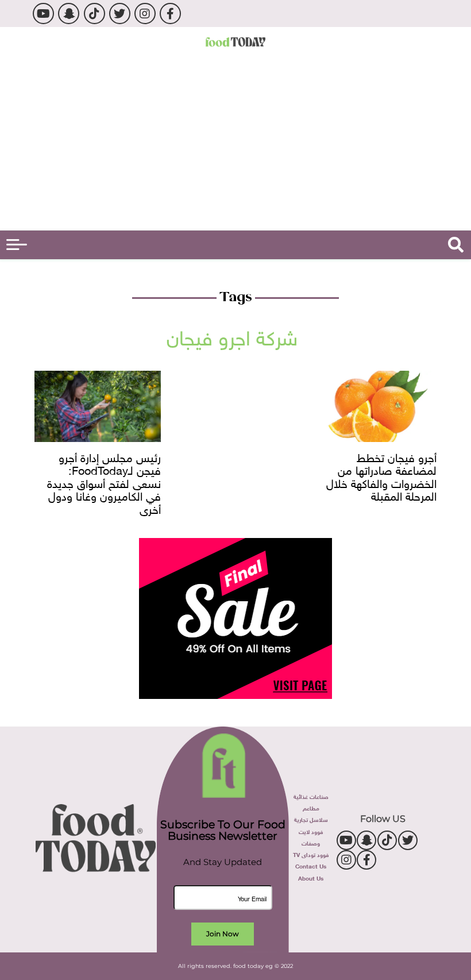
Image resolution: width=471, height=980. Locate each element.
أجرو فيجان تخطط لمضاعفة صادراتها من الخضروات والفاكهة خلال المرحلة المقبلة (381, 476)
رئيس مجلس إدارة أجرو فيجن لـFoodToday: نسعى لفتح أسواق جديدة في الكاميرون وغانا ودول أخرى (104, 482)
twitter (119, 13)
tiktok (94, 13)
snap (68, 13)
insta (145, 13)
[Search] (456, 244)
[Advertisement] (235, 144)
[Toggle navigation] (17, 245)
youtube (43, 13)
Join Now (222, 933)
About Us (310, 877)
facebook (170, 13)
